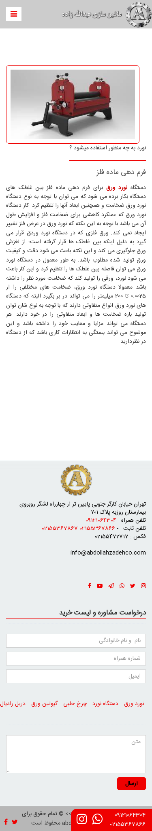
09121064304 (130, 815)
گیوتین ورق (44, 704)
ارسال (131, 783)
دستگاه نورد (105, 704)
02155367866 (128, 824)
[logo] (76, 480)
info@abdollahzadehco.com (108, 553)
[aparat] (100, 586)
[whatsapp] (97, 822)
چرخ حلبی (75, 704)
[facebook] (89, 586)
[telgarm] (111, 586)
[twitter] (132, 586)
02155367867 (60, 528)
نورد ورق (134, 704)
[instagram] (82, 822)
